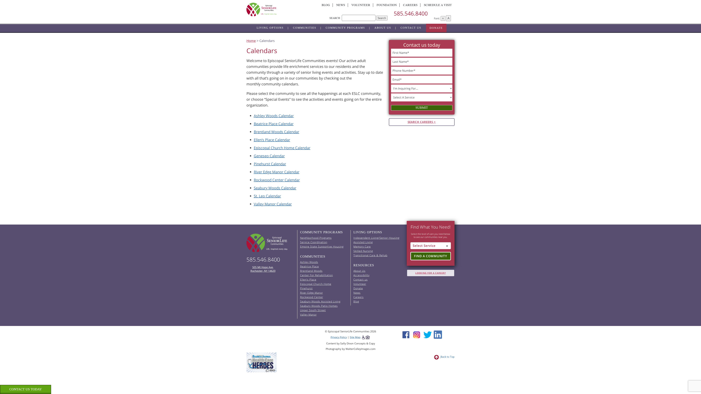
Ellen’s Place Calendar (272, 139)
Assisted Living (363, 242)
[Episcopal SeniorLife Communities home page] (270, 243)
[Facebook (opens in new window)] (406, 334)
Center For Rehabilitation (316, 275)
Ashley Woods (309, 262)
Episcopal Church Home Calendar (282, 147)
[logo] (279, 9)
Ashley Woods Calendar (274, 115)
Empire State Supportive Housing (322, 246)
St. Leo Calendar (267, 196)
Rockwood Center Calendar (277, 179)
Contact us (411, 27)
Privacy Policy (339, 337)
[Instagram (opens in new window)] (417, 334)
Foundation (387, 5)
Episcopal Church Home (315, 284)
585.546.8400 (411, 13)
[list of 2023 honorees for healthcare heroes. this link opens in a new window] (261, 362)
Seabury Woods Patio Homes (319, 306)
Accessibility (361, 275)
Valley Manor (308, 314)
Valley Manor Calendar (273, 204)
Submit (421, 107)
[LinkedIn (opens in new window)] (438, 334)
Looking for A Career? (430, 273)
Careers (410, 5)
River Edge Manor (311, 292)
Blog (326, 5)
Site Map (355, 337)
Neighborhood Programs (316, 238)
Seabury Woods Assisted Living (320, 301)
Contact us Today (25, 389)
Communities (304, 27)
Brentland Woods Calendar (276, 131)
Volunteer (360, 5)
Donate (436, 27)
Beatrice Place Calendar (274, 123)
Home (251, 40)
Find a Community (430, 256)
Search (382, 18)
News (340, 5)
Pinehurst (306, 288)
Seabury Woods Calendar (275, 188)
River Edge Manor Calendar (276, 171)
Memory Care (362, 246)
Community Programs (345, 27)
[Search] (359, 16)
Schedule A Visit (438, 5)
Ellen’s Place (308, 279)
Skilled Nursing (363, 251)
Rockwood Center (311, 297)
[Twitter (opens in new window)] (427, 334)
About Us (382, 27)
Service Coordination (313, 242)
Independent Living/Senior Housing (376, 238)
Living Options (270, 27)
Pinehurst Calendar (270, 163)
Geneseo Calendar (269, 155)
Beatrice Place (309, 266)
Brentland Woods (311, 271)
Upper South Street (313, 310)
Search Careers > (422, 122)
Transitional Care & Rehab (370, 255)
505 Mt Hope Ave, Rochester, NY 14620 (262, 269)
